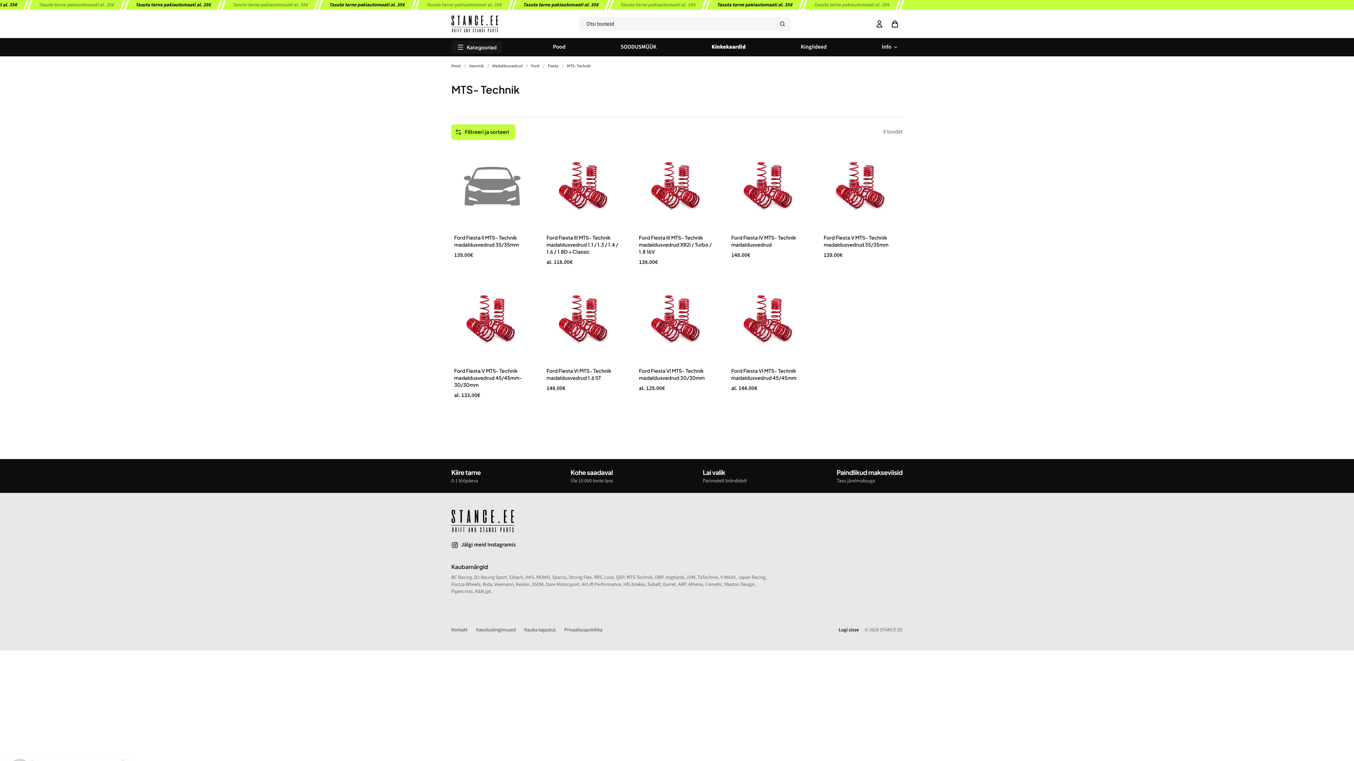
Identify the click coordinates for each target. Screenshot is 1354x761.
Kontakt (459, 629)
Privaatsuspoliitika (583, 629)
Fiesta (553, 66)
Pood (559, 47)
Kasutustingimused (496, 629)
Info (886, 47)
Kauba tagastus (540, 629)
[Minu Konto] (879, 24)
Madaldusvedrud (508, 66)
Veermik (476, 66)
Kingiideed (814, 47)
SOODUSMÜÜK (639, 47)
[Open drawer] (895, 24)
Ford (535, 66)
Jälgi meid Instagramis (488, 545)
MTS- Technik (579, 66)
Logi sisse (849, 629)
